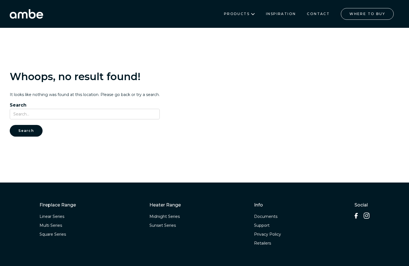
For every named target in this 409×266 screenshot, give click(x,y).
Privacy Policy (267, 234)
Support (262, 225)
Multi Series (51, 225)
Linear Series (52, 216)
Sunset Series (162, 225)
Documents (265, 216)
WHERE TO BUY (367, 14)
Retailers (262, 243)
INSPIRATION (281, 14)
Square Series (53, 234)
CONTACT (318, 14)
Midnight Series (164, 216)
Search (18, 105)
